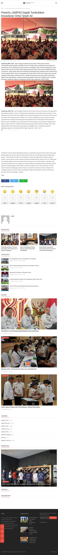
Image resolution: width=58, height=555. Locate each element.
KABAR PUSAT (5, 420)
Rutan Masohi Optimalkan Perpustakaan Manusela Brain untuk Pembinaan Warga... (47, 248)
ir (1, 333)
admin (12, 216)
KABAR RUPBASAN (6, 434)
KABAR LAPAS (4, 426)
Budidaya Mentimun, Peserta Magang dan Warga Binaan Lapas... (33, 531)
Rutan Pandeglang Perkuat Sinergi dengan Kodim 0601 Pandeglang (27, 248)
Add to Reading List (52, 60)
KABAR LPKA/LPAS (6, 60)
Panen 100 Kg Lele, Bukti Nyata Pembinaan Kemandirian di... (24, 286)
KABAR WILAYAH (5, 423)
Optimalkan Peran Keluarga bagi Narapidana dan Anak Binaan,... (20, 331)
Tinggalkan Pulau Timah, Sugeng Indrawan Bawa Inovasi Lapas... (33, 540)
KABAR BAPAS (5, 432)
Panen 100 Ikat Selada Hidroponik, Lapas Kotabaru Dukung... (24, 265)
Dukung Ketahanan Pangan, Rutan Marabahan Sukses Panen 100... (26, 279)
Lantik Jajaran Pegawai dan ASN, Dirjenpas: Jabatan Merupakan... (21, 407)
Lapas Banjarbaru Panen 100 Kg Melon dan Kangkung (23, 258)
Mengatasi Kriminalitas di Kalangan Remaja (20, 272)
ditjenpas (12, 260)
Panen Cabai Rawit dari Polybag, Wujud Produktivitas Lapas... (33, 520)
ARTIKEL (3, 437)
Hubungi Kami (54, 551)
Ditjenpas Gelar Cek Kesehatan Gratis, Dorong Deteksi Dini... (19, 369)
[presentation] (51, 452)
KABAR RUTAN (5, 429)
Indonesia (44, 522)
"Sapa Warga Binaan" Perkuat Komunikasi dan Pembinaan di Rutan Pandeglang (9, 248)
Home (2, 8)
